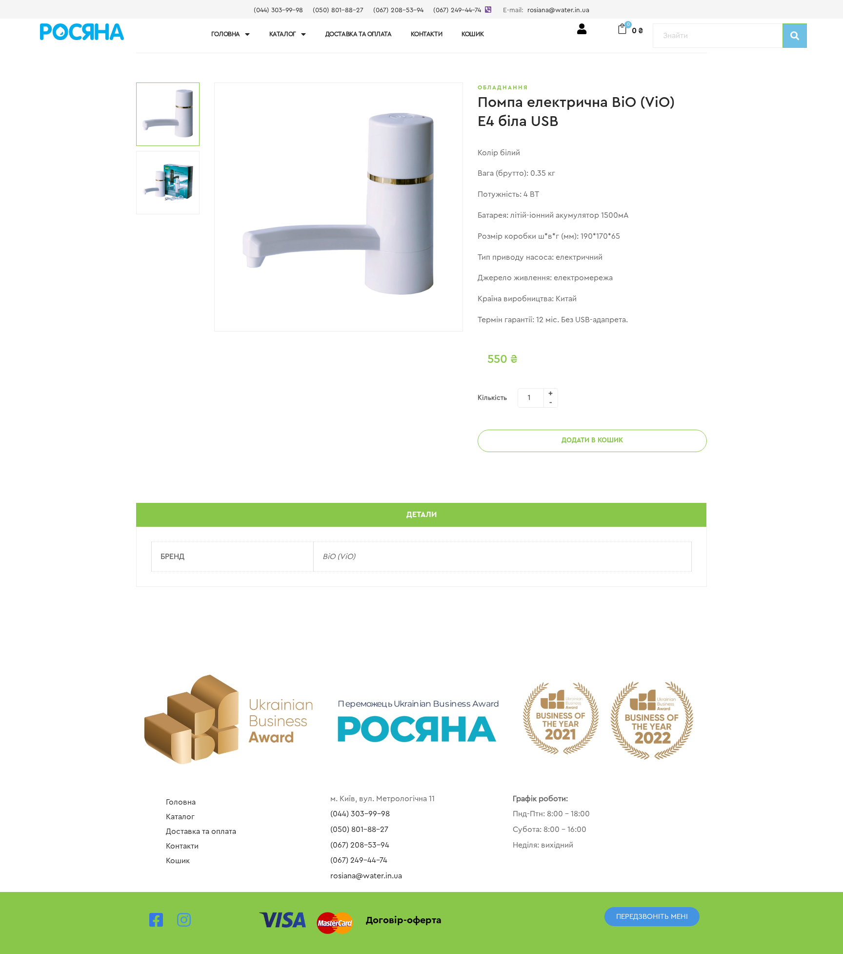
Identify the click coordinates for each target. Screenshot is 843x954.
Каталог (282, 34)
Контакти (426, 34)
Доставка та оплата (358, 34)
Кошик (472, 34)
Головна (225, 34)
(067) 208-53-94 (398, 10)
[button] (652, 916)
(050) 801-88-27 (338, 10)
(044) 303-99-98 (278, 10)
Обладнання (503, 87)
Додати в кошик (592, 440)
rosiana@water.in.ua (558, 10)
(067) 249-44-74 (457, 10)
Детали (421, 514)
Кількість (492, 397)
